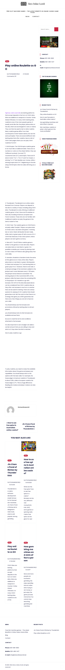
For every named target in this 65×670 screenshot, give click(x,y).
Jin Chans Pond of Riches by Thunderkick (28, 426)
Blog (27, 16)
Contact (35, 16)
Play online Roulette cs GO (48, 114)
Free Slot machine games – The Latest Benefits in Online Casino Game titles (32, 11)
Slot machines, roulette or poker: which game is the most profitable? (48, 129)
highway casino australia (12, 113)
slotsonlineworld (13, 74)
